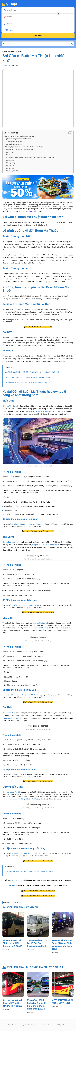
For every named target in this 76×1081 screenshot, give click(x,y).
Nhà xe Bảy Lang (8, 542)
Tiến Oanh (11, 160)
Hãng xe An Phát (8, 713)
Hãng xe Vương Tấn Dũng (12, 792)
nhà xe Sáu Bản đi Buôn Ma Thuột (35, 628)
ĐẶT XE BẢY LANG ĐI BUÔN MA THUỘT (39, 612)
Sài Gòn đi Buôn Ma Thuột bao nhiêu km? (19, 136)
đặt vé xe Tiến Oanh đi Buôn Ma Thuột (25, 524)
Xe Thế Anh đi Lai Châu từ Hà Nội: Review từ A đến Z (12, 943)
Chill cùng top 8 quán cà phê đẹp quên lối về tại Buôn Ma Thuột (29, 871)
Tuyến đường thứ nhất (15, 141)
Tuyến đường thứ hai (15, 144)
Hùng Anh (7, 65)
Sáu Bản (11, 165)
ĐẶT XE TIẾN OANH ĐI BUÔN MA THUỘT (38, 531)
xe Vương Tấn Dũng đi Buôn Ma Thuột (24, 799)
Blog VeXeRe (34, 211)
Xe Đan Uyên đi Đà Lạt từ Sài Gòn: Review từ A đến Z (37, 943)
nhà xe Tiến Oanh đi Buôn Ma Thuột (42, 411)
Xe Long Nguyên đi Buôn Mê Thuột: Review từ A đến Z (12, 1003)
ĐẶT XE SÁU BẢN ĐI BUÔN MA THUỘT (38, 702)
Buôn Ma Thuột (7, 902)
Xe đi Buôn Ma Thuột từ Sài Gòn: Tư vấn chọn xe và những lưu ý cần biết (32, 372)
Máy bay (11, 155)
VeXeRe (12, 885)
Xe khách (18, 51)
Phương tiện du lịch (8, 51)
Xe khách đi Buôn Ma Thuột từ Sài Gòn (20, 149)
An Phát (11, 168)
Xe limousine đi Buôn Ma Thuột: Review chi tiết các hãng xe (27, 382)
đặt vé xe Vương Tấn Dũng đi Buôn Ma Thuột (28, 853)
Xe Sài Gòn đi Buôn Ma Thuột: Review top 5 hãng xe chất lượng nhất (30, 157)
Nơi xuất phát (11, 10)
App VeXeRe (17, 880)
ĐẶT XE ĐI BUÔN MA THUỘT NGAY (38, 327)
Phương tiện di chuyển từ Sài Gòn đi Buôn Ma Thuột (24, 147)
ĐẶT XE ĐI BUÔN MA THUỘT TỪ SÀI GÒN (39, 891)
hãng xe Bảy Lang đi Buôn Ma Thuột (45, 545)
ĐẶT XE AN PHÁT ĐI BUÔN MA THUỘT (38, 781)
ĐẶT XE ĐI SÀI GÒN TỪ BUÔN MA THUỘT (39, 896)
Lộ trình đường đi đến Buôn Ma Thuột (18, 139)
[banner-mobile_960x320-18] (38, 187)
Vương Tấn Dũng (14, 171)
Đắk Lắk (16, 902)
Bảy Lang (12, 163)
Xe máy (11, 152)
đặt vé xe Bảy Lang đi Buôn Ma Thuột (25, 605)
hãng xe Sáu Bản (39, 623)
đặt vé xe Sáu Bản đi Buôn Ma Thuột (24, 695)
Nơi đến (9, 17)
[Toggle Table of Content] (69, 133)
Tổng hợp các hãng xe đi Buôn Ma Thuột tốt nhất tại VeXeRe (27, 377)
